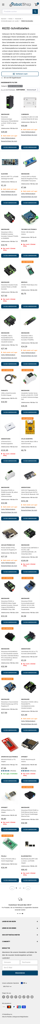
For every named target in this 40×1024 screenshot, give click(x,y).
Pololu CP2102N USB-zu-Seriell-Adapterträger (8, 860)
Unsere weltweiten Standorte (10, 983)
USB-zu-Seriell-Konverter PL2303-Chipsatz (8, 394)
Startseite (3, 18)
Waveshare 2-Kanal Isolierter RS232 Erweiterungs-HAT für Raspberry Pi (9, 704)
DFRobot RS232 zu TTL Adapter (8, 811)
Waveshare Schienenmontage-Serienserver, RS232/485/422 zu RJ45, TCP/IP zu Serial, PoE (9, 121)
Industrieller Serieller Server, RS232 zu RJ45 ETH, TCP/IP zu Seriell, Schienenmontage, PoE (29, 396)
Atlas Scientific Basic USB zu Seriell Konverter (29, 442)
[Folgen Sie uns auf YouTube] (19, 996)
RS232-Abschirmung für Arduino (28, 760)
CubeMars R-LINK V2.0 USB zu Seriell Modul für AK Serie (29, 118)
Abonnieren (20, 973)
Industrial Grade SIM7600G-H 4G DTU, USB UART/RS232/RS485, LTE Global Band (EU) (30, 551)
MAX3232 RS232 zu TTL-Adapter (8, 760)
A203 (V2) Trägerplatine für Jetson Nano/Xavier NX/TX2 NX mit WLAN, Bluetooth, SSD (30, 492)
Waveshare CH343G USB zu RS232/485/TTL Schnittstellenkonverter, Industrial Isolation (29, 705)
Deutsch (6, 986)
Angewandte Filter (9, 82)
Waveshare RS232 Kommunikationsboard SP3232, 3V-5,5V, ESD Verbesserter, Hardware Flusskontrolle (28, 605)
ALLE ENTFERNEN (8, 90)
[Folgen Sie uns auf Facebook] (3, 996)
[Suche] (35, 11)
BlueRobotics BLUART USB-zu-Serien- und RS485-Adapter (29, 861)
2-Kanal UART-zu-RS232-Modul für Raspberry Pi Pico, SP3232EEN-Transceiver (29, 178)
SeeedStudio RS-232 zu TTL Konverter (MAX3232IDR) (29, 652)
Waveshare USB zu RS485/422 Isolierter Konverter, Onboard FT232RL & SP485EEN (9, 235)
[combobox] (17, 11)
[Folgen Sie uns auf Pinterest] (15, 996)
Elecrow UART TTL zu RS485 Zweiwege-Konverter (9, 177)
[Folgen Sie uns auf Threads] (32, 996)
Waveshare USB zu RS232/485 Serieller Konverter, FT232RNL (27, 338)
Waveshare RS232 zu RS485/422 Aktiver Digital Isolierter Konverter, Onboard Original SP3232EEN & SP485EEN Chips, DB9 (9, 605)
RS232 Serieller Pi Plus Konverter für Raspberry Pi (9, 549)
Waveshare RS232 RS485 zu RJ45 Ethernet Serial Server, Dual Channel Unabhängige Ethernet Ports (29, 813)
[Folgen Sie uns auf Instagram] (11, 996)
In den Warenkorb (10, 147)
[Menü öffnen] (3, 4)
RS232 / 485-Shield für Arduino (27, 233)
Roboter (10, 18)
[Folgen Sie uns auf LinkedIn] (27, 996)
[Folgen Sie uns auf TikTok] (23, 996)
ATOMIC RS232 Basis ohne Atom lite (29, 286)
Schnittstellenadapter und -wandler (10, 21)
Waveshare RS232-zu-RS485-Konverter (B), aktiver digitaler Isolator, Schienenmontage (9, 493)
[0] (36, 4)
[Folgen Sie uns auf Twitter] (7, 996)
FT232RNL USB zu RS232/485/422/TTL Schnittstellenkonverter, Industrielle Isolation (8, 339)
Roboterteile (18, 18)
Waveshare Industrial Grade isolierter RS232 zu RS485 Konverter (9, 287)
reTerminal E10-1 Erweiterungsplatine (7, 442)
